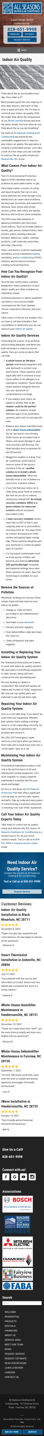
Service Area (13, 1340)
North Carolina (15, 120)
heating (36, 253)
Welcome (10, 1312)
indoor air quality (24, 328)
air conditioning (25, 257)
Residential (12, 1316)
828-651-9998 (22, 29)
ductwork (29, 622)
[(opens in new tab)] (17, 1224)
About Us (10, 1335)
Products (11, 1321)
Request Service (22, 40)
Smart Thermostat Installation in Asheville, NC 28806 (21, 960)
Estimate (29, 34)
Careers (10, 1372)
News (8, 1349)
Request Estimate (16, 1358)
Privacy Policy (30, 1419)
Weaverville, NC (9, 159)
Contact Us (12, 1377)
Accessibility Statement (13, 1419)
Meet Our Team (14, 1344)
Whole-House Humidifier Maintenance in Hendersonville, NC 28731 (19, 1010)
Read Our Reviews (15, 1363)
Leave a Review (14, 1367)
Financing (15, 34)
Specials (10, 1326)
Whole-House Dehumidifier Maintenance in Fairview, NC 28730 (21, 1056)
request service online (25, 843)
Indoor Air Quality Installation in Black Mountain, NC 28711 (15, 915)
